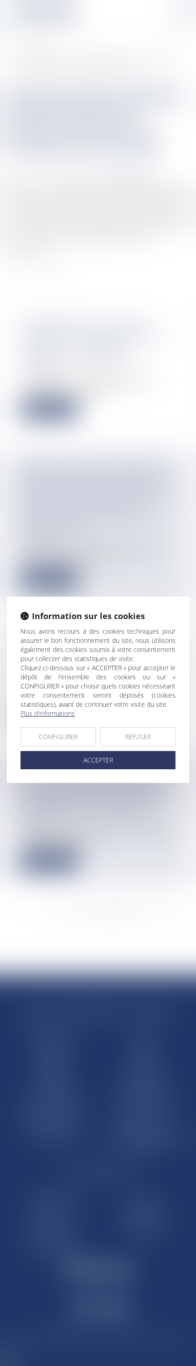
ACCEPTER (98, 760)
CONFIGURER (58, 736)
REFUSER (138, 736)
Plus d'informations (48, 713)
